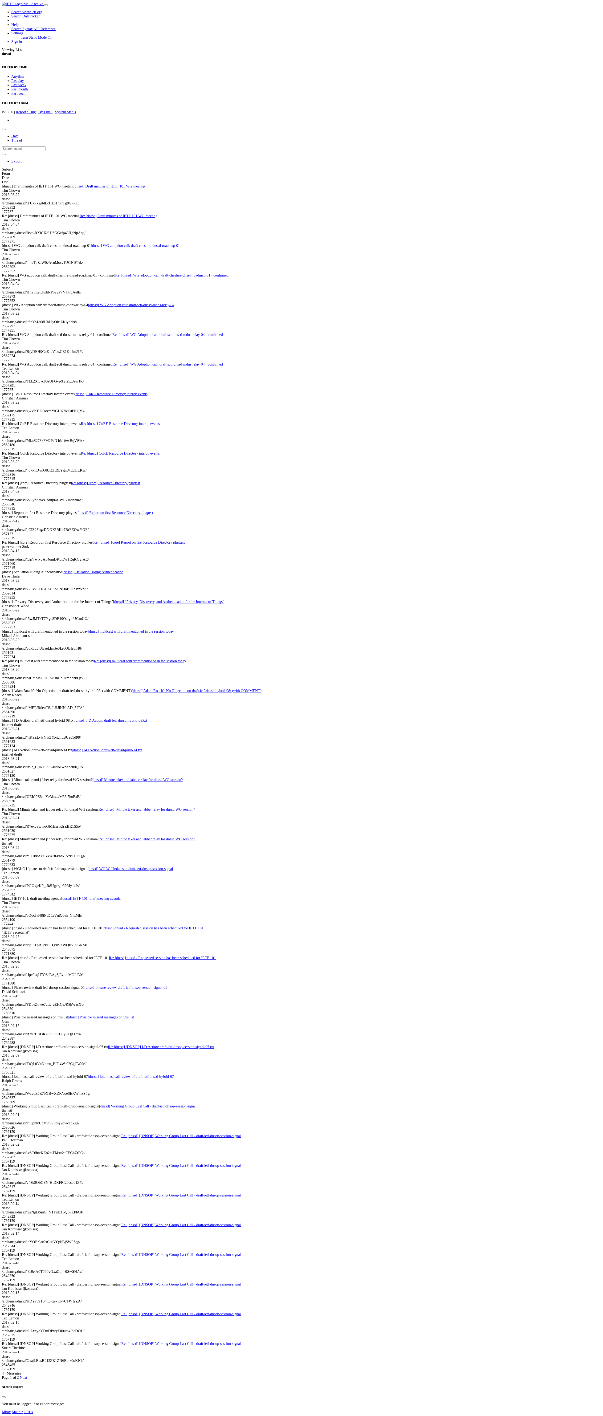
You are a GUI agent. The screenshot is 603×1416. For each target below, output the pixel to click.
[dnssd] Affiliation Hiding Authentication (93, 572)
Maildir (17, 1412)
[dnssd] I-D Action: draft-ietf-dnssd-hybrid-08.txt (110, 720)
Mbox (6, 1412)
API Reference (44, 29)
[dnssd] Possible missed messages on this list (101, 1017)
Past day (17, 81)
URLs (28, 1412)
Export (16, 161)
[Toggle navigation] (46, 5)
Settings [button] (17, 33)
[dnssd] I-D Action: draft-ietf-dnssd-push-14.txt (107, 750)
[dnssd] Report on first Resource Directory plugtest (115, 513)
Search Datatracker (25, 16)
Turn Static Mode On (36, 37)
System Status (65, 112)
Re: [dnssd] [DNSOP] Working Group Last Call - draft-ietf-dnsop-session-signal (181, 1136)
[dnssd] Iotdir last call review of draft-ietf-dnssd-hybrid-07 (131, 1076)
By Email (45, 112)
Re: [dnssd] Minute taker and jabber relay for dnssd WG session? (146, 809)
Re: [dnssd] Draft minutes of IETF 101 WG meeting (118, 216)
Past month (19, 89)
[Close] (4, 1397)
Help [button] (15, 25)
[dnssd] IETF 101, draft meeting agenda (91, 898)
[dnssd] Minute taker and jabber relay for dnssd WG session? (137, 780)
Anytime (17, 76)
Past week (18, 85)
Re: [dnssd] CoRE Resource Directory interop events (120, 424)
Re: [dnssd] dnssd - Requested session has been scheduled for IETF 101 (162, 958)
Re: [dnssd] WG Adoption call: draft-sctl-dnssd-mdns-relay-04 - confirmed (167, 335)
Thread (16, 140)
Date (14, 136)
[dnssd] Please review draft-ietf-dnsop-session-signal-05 (126, 987)
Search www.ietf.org (26, 12)
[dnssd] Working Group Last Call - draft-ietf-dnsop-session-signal (147, 1106)
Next (23, 1377)
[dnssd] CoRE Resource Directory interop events (111, 394)
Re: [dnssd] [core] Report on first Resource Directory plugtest (139, 542)
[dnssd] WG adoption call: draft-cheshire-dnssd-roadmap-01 (135, 246)
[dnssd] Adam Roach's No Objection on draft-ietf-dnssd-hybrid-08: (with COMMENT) (196, 691)
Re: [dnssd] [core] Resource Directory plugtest (105, 483)
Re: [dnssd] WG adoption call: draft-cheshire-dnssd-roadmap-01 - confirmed (171, 275)
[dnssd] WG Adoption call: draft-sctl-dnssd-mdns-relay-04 (131, 305)
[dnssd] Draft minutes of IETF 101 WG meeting (109, 186)
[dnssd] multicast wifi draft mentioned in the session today (131, 631)
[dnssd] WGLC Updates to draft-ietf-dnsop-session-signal (130, 869)
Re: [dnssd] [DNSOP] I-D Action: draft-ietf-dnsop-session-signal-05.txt (161, 1047)
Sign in (16, 42)
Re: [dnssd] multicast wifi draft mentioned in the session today (140, 661)
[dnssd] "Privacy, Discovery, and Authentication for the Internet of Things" (168, 602)
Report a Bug (26, 112)
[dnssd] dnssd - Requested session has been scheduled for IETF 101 (153, 928)
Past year (18, 93)
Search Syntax (22, 29)
